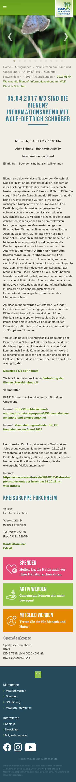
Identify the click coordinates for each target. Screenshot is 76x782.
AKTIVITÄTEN (31, 71)
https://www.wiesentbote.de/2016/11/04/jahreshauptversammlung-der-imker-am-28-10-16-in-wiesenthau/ (37, 481)
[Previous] (9, 37)
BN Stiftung (12, 702)
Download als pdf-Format (20, 370)
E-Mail (7, 548)
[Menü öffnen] (5, 7)
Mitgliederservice (16, 735)
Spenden (11, 696)
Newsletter (12, 729)
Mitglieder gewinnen (18, 707)
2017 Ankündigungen (39, 76)
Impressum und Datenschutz (38, 758)
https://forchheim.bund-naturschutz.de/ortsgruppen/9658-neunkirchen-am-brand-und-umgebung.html (36, 413)
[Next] (66, 37)
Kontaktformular (14, 544)
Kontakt (10, 723)
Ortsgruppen (23, 67)
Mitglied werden (15, 690)
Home (7, 67)
